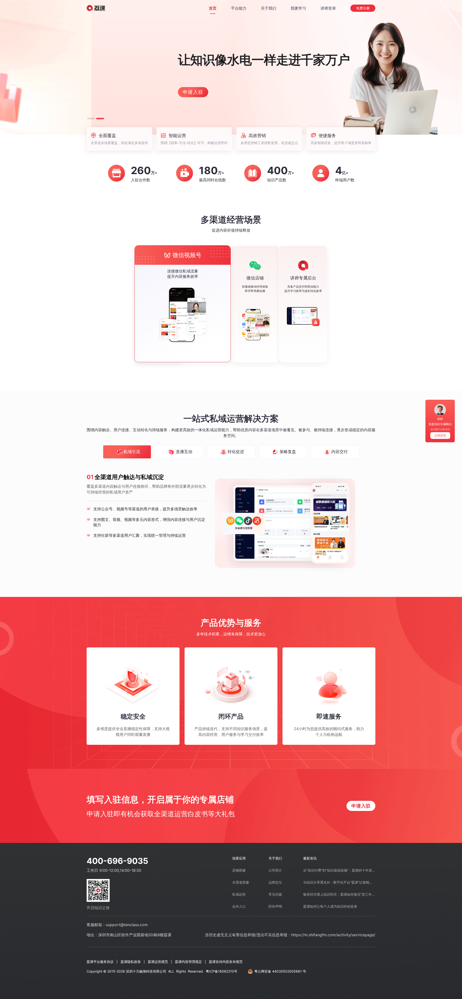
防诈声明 (275, 906)
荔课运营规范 (158, 962)
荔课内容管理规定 (188, 962)
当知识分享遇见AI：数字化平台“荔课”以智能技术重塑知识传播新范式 (339, 882)
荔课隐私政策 (131, 962)
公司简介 (275, 870)
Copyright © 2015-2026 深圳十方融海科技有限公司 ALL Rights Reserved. (162, 971)
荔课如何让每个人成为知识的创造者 (330, 906)
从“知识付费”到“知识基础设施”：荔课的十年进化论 (339, 870)
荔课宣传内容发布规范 (226, 962)
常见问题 (275, 894)
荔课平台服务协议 (100, 962)
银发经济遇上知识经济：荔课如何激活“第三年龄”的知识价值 (339, 894)
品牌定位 (275, 882)
